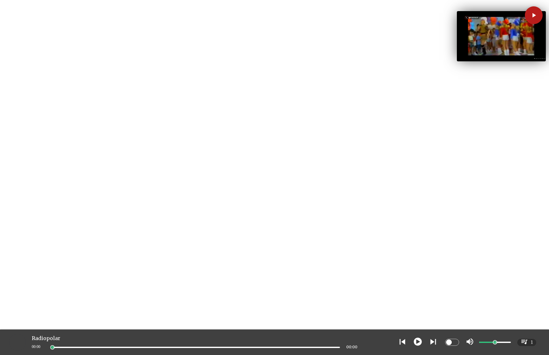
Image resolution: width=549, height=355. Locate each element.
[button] (534, 15)
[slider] (52, 347)
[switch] (452, 342)
